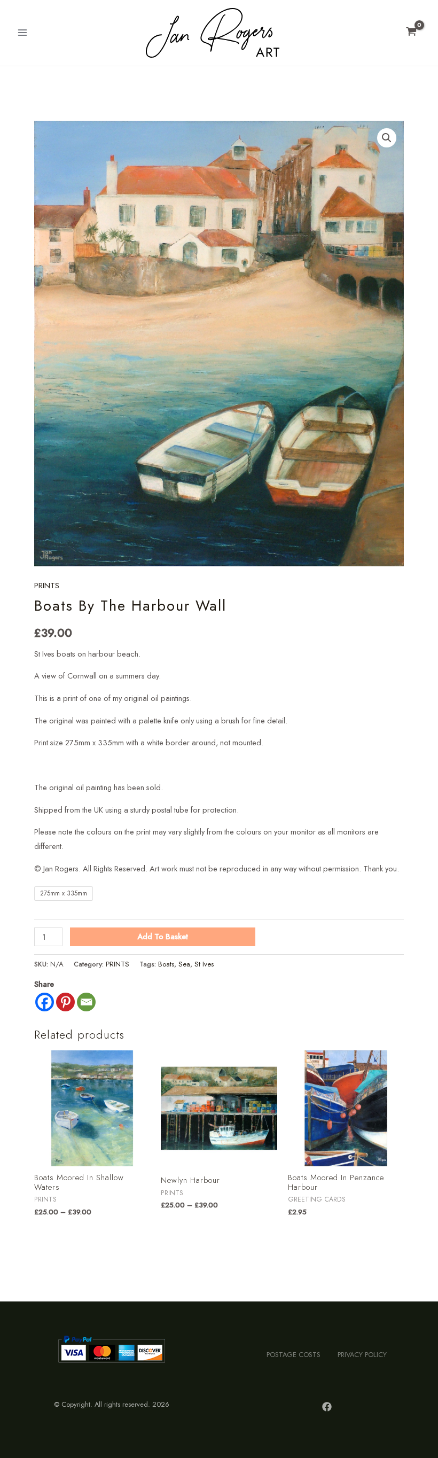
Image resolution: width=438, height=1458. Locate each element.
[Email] (86, 1002)
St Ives (204, 964)
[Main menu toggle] (22, 32)
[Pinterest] (65, 1002)
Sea (184, 964)
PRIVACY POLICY (362, 1355)
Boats (166, 964)
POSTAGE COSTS (293, 1355)
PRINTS (46, 585)
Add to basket (162, 936)
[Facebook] (44, 1002)
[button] (386, 137)
